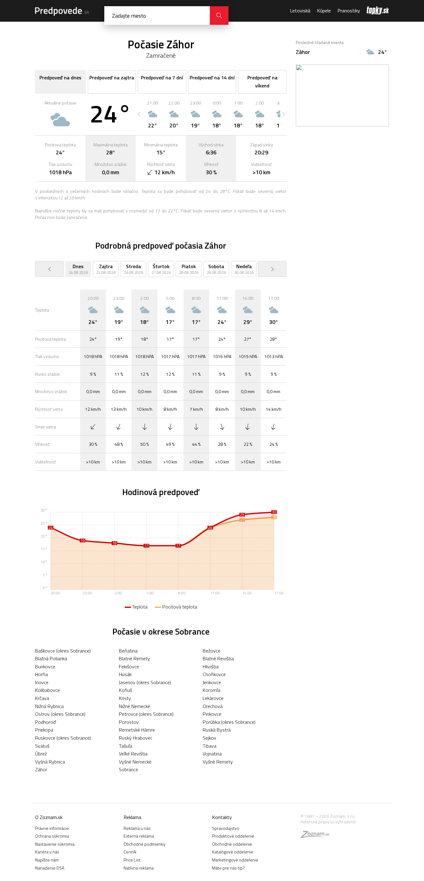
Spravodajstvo (225, 828)
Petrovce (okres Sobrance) (146, 714)
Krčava (42, 698)
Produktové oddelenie (233, 836)
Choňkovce (214, 674)
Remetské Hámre (137, 729)
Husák (125, 674)
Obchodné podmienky (144, 844)
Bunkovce (45, 666)
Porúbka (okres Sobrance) (229, 722)
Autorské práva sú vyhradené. (328, 821)
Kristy (125, 698)
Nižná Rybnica (49, 706)
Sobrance (128, 769)
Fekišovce (129, 666)
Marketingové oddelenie (235, 860)
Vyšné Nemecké (135, 761)
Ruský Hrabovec (135, 738)
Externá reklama (139, 836)
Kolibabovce (47, 690)
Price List (132, 860)
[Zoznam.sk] (316, 836)
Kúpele (324, 10)
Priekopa (44, 729)
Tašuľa (125, 746)
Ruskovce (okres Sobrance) (63, 738)
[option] (152, 114)
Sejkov (209, 738)
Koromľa (211, 690)
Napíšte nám (47, 860)
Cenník (130, 851)
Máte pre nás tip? (228, 868)
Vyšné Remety (218, 761)
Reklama (132, 817)
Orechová (213, 706)
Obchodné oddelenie (232, 844)
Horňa (41, 674)
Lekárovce (213, 698)
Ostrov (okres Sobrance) (60, 714)
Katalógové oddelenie (232, 851)
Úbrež (41, 753)
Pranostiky (348, 10)
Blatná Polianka (51, 658)
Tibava (209, 746)
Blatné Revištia (218, 658)
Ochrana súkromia (52, 836)
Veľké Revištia (133, 753)
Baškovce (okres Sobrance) (63, 650)
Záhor (41, 769)
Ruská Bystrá (217, 729)
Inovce (41, 682)
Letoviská (300, 10)
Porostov (129, 722)
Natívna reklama (139, 868)
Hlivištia (211, 666)
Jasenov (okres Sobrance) (145, 682)
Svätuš (42, 746)
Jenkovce (212, 682)
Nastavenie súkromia (54, 844)
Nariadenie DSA (49, 868)
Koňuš (125, 690)
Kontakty (222, 817)
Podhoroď (45, 722)
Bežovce (211, 650)
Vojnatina (212, 753)
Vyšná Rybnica (50, 761)
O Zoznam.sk (48, 817)
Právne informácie (52, 828)
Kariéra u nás (47, 851)
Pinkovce (212, 714)
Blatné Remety (134, 658)
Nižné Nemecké (134, 706)
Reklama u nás (137, 828)
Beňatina (128, 650)
